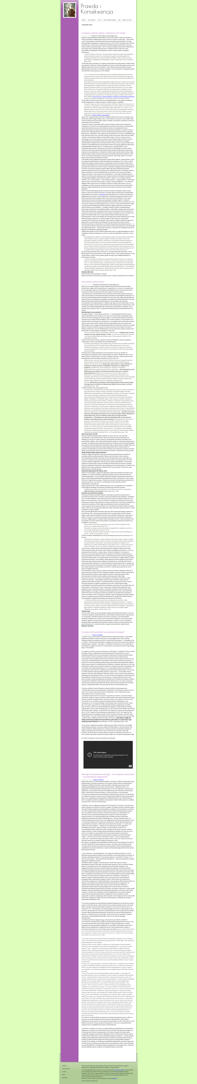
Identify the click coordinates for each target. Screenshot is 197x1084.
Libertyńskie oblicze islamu (93, 281)
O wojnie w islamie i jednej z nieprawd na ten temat (103, 33)
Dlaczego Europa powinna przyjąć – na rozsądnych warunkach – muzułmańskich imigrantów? (108, 775)
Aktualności (91, 20)
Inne (119, 20)
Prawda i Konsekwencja (97, 9)
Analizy (84, 20)
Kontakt (64, 1077)
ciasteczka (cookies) (119, 1070)
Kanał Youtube (127, 20)
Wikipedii (114, 1078)
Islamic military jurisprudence (101, 115)
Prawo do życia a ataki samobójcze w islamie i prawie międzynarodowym (113, 96)
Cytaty (99, 20)
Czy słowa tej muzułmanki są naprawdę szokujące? (103, 632)
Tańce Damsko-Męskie (109, 20)
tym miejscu (102, 194)
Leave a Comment (97, 635)
